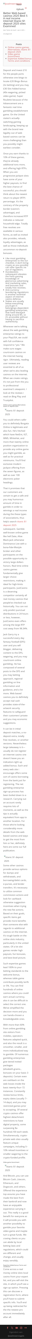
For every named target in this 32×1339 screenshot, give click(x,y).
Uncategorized (7, 34)
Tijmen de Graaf (11, 30)
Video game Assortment (14, 55)
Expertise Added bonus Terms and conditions (20, 59)
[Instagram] (21, 1328)
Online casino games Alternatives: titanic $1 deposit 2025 (19, 49)
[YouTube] (17, 1328)
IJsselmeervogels (16, 1335)
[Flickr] (26, 1328)
